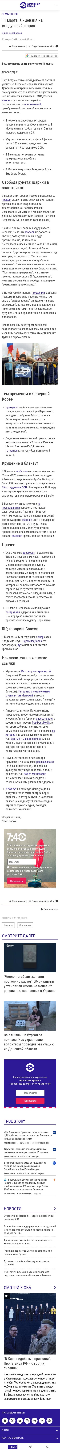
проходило (12, 407)
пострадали (13, 612)
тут (20, 645)
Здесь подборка (32, 641)
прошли (6, 199)
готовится (12, 450)
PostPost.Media (41, 722)
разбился (21, 471)
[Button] (17, 46)
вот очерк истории (35, 774)
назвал (6, 100)
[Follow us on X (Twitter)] (12, 1421)
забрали (30, 232)
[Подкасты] (49, 1421)
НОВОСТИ (12, 1208)
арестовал (29, 552)
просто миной (32, 104)
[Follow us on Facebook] (5, 1421)
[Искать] (47, 1447)
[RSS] (42, 1421)
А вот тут (11, 789)
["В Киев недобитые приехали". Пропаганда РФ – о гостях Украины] (30, 1324)
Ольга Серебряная (12, 32)
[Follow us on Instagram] (27, 1421)
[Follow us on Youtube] (20, 1421)
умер (41, 637)
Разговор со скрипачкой (36, 671)
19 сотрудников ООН (14, 487)
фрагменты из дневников (26, 738)
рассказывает (44, 718)
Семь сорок (10, 14)
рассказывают (45, 761)
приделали (38, 292)
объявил (17, 535)
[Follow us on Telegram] (35, 1421)
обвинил (27, 519)
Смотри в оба (17, 1287)
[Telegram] (30, 1447)
